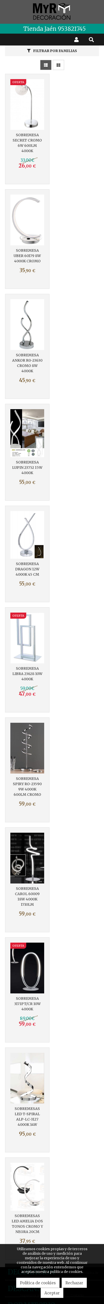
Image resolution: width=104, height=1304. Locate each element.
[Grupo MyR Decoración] (52, 11)
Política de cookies (38, 1282)
